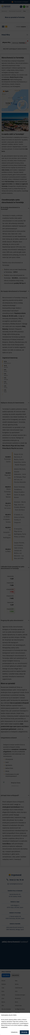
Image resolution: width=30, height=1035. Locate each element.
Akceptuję (24, 1032)
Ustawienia (14, 1032)
